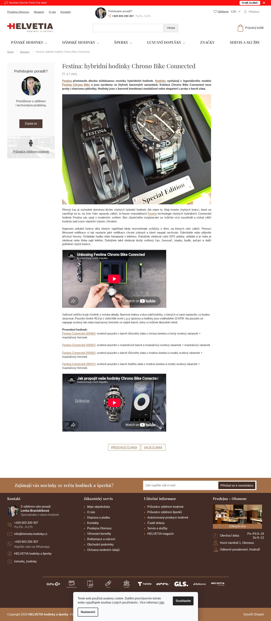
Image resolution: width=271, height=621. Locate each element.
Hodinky (160, 80)
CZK (234, 11)
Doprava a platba (98, 517)
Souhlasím (183, 600)
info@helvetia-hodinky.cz (30, 533)
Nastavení (88, 612)
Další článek (153, 447)
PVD (128, 318)
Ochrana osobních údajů (103, 549)
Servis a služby (157, 528)
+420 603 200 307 (26, 522)
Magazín (39, 11)
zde (161, 602)
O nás (52, 11)
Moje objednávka (98, 506)
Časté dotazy (156, 523)
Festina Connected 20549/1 (79, 352)
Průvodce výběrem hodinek (31, 151)
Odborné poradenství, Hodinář (240, 549)
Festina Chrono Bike (76, 84)
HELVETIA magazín (160, 533)
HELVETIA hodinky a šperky (33, 553)
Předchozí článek (124, 447)
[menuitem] (29, 42)
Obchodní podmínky (100, 544)
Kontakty (66, 11)
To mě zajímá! (250, 3)
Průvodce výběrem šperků (164, 512)
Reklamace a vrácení (101, 539)
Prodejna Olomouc (18, 11)
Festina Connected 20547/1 (79, 364)
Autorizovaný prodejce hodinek (167, 517)
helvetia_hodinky (25, 561)
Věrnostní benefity (99, 533)
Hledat (171, 27)
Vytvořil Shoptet (253, 614)
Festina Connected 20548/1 (79, 333)
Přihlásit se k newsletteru (236, 485)
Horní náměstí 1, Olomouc (237, 542)
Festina (67, 80)
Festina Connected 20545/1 (79, 345)
